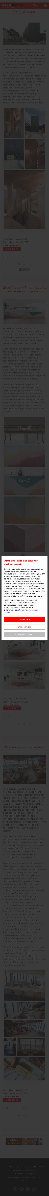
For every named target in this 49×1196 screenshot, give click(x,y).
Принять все (24, 619)
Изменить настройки (24, 634)
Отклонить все (24, 627)
